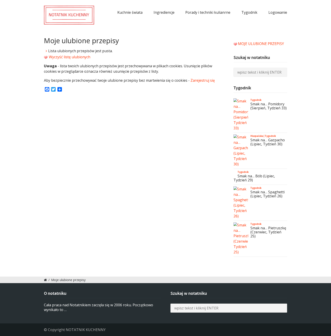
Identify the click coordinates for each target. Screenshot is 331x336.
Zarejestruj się (202, 80)
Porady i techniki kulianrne (207, 12)
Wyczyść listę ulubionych (69, 56)
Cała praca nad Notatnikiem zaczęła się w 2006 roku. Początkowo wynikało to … (98, 307)
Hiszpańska (256, 136)
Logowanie (277, 12)
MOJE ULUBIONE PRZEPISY (261, 43)
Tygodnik (249, 12)
